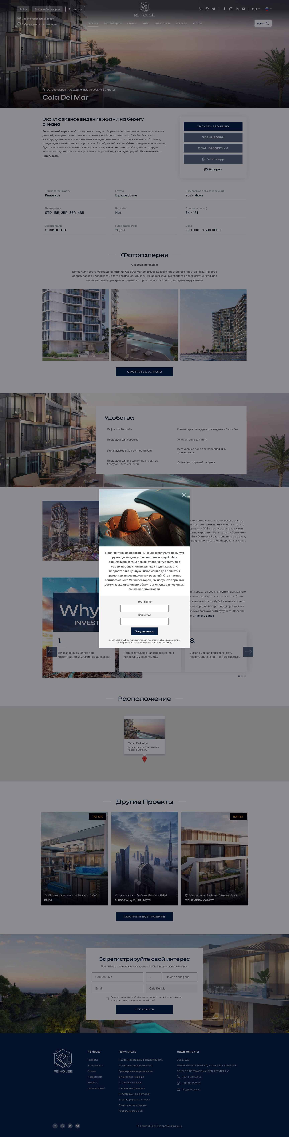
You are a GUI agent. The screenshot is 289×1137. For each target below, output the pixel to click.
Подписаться (144, 631)
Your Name (145, 601)
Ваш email (144, 614)
